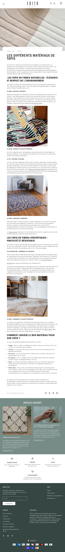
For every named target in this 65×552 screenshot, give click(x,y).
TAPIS (19, 51)
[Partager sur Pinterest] (53, 393)
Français (33, 540)
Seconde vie (51, 498)
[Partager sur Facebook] (46, 393)
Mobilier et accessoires (54, 495)
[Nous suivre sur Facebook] (3, 536)
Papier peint (51, 493)
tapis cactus (13, 232)
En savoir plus (8, 450)
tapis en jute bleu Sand (36, 169)
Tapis (49, 490)
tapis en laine (37, 103)
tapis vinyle (48, 329)
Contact (5, 516)
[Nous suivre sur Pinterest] (12, 536)
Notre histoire (7, 513)
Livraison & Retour (9, 524)
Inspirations (6, 519)
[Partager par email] (57, 393)
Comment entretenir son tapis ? (12, 437)
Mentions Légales (8, 526)
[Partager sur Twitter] (50, 393)
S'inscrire (9, 503)
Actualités (6, 521)
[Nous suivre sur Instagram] (8, 536)
